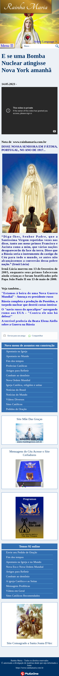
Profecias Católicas (16, 365)
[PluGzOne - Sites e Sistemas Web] (29, 673)
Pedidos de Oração (16, 409)
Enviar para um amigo (16, 336)
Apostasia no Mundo (17, 356)
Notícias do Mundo (16, 394)
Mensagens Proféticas (18, 586)
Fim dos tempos (15, 360)
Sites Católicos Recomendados (23, 595)
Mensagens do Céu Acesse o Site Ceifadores (29, 453)
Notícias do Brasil (16, 389)
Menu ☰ (7, 46)
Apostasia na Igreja (16, 351)
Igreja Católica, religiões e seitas (24, 385)
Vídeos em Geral (15, 590)
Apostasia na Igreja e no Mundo (23, 561)
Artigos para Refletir (17, 370)
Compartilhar (37, 336)
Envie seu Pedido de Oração (21, 552)
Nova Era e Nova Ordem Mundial (24, 566)
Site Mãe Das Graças (29, 419)
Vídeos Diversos (15, 399)
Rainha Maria (26, 7)
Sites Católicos (14, 404)
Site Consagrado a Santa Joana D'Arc (29, 643)
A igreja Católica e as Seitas (21, 581)
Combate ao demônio (17, 375)
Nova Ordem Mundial (18, 380)
